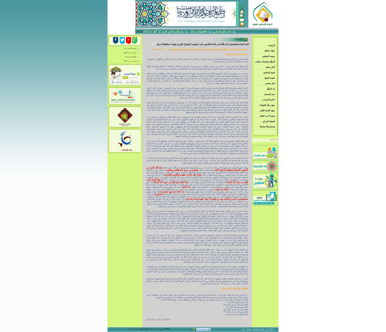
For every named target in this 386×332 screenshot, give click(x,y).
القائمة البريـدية (130, 57)
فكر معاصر (270, 83)
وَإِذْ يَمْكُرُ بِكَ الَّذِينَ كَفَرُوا (177, 31)
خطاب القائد (269, 50)
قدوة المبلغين (269, 72)
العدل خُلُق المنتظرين (226, 31)
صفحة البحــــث (130, 48)
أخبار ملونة (270, 67)
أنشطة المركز (269, 121)
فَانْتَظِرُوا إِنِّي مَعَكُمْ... (202, 31)
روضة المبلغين (268, 56)
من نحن (273, 139)
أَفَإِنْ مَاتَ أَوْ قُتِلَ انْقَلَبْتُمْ (151, 31)
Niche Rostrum (267, 126)
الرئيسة (271, 45)
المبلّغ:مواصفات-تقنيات (265, 61)
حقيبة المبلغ (270, 78)
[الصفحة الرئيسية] (242, 13)
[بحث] (242, 17)
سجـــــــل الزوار (129, 52)
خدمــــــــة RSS (130, 61)
